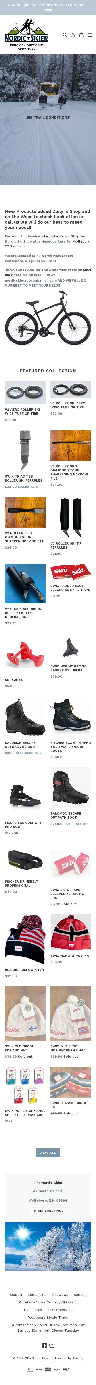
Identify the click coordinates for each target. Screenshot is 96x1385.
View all (48, 1153)
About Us (60, 1294)
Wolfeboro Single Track (48, 1317)
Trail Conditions (61, 1310)
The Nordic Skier (37, 1358)
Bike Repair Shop (65, 236)
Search (16, 1294)
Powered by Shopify (68, 1358)
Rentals (80, 1294)
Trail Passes (32, 1310)
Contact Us (36, 1294)
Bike (44, 236)
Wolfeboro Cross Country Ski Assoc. (48, 1302)
